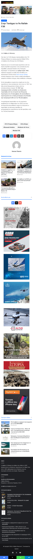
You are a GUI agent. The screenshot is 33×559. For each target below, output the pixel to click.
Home (3, 17)
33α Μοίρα (24, 124)
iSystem (16, 548)
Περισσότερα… (21, 470)
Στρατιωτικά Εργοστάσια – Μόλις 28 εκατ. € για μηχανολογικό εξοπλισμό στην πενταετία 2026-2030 (20, 430)
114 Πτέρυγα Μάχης (11, 124)
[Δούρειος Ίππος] (7, 2)
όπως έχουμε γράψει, (22, 74)
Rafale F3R (17, 130)
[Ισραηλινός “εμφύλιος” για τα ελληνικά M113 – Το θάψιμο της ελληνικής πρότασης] (8, 164)
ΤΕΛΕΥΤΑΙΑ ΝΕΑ (10, 17)
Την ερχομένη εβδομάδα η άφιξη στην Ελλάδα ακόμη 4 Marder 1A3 (8, 189)
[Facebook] (4, 136)
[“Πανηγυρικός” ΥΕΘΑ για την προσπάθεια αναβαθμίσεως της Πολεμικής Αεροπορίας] (24, 164)
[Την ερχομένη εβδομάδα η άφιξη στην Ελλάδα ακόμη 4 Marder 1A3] (8, 182)
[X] (7, 136)
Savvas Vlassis (6, 30)
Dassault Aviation (9, 127)
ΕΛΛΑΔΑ (4, 20)
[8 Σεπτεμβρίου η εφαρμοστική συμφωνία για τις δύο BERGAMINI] (5, 424)
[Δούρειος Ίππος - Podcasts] (16, 10)
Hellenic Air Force (23, 127)
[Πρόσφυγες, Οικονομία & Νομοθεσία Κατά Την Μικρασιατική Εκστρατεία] (5, 438)
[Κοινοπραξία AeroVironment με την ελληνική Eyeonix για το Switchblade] (5, 452)
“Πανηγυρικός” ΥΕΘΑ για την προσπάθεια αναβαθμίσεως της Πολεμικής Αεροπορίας (24, 171)
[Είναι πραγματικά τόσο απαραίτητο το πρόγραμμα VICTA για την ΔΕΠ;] (5, 445)
